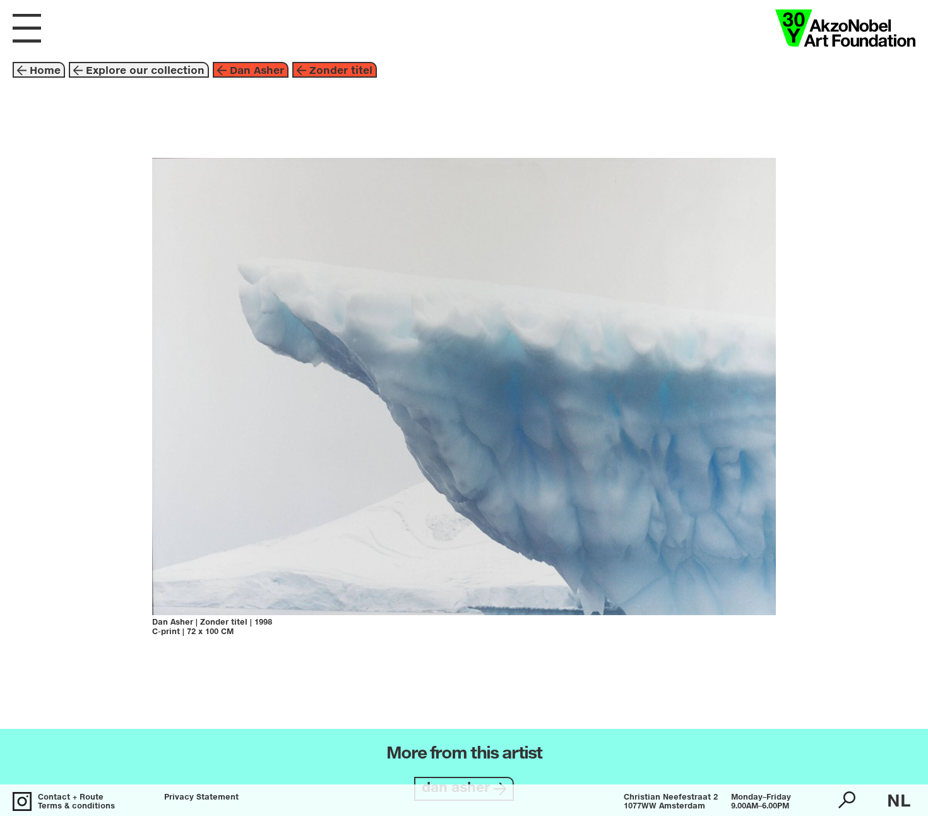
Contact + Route (71, 797)
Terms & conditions (76, 806)
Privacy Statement (201, 797)
